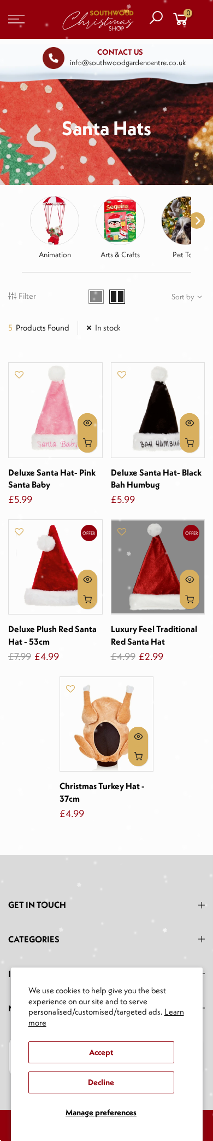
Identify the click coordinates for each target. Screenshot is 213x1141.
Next (196, 220)
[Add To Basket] (87, 443)
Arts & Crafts (120, 254)
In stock (108, 327)
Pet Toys (186, 254)
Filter (27, 296)
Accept (101, 1052)
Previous (11, 220)
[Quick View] (87, 423)
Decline (101, 1082)
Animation (55, 254)
